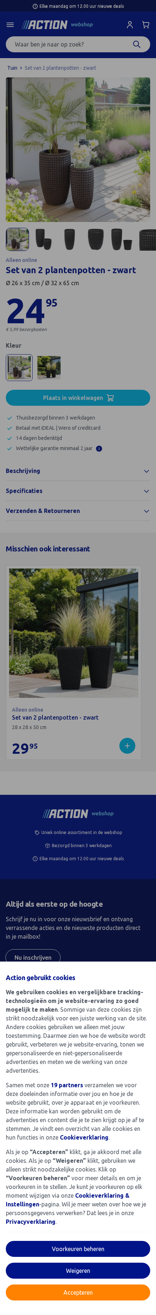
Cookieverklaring (84, 1137)
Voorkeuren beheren (78, 1249)
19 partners (67, 1085)
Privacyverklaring (31, 1221)
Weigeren (78, 1270)
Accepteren (78, 1292)
